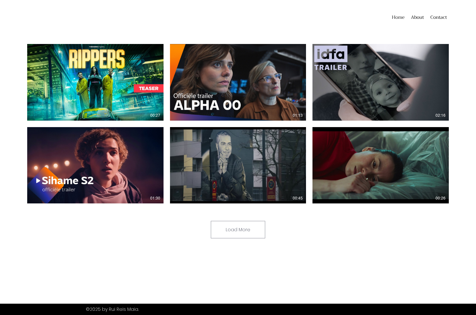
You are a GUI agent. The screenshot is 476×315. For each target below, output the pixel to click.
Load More (238, 229)
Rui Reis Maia (123, 309)
